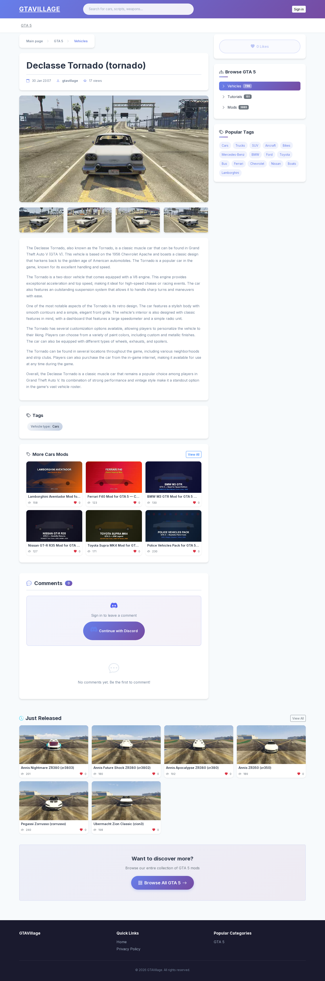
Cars (225, 145)
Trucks (240, 145)
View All (193, 454)
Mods (237, 107)
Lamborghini (230, 173)
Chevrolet (257, 163)
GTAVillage (39, 9)
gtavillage (70, 81)
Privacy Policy (128, 949)
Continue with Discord (118, 631)
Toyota (285, 154)
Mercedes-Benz (233, 154)
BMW (255, 154)
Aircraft (270, 145)
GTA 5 (26, 25)
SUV (255, 145)
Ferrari (238, 163)
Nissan (276, 163)
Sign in (299, 9)
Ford (269, 154)
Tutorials (239, 96)
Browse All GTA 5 (162, 882)
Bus (224, 163)
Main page (34, 41)
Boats (292, 163)
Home (122, 942)
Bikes (286, 145)
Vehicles (239, 86)
